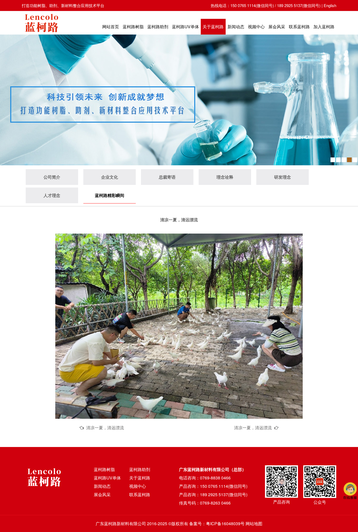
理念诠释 (224, 177)
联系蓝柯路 (299, 27)
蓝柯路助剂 (157, 27)
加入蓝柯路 (323, 27)
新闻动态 (235, 27)
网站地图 (254, 523)
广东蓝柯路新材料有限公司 (121, 523)
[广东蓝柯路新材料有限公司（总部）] (41, 34)
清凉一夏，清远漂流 (105, 428)
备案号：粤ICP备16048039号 (217, 523)
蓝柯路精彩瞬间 (109, 195)
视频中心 (256, 27)
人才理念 (52, 195)
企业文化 (109, 177)
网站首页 (110, 27)
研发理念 (282, 177)
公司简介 (52, 177)
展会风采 (276, 27)
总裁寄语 (167, 177)
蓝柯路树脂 (133, 27)
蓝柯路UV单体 (185, 27)
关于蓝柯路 (213, 27)
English (330, 5)
